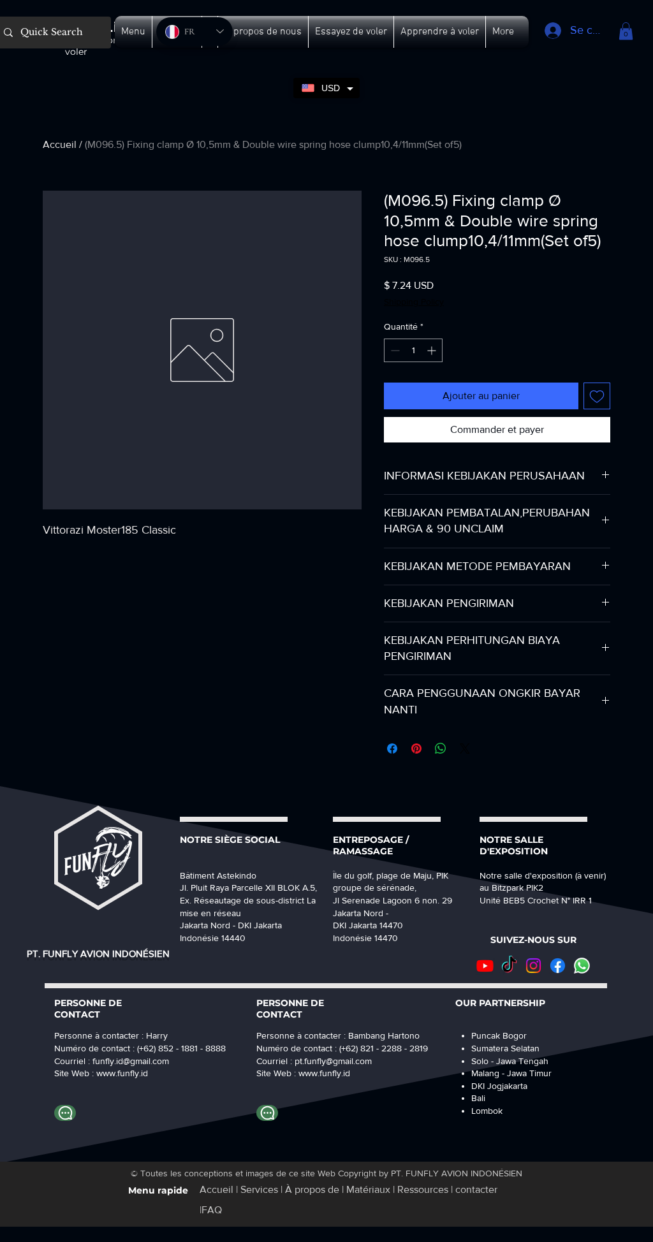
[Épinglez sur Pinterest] (416, 748)
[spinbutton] (413, 350)
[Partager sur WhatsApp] (440, 748)
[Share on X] (465, 748)
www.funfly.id (324, 1073)
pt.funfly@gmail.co (330, 1061)
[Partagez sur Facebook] (392, 748)
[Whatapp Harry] (65, 1113)
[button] (133, 32)
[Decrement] (394, 350)
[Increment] (433, 350)
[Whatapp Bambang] (267, 1113)
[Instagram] (533, 965)
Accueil (60, 144)
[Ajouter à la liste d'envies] (596, 396)
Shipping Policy (414, 301)
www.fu (110, 1073)
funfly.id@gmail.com (130, 1061)
